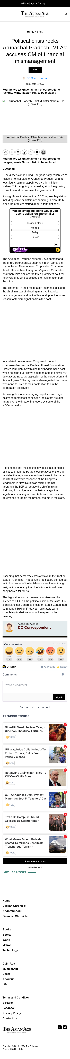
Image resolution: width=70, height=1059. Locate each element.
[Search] (66, 14)
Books (7, 929)
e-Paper (25, 3)
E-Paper (8, 1002)
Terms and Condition (16, 997)
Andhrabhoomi (12, 911)
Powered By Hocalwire (13, 1049)
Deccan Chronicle (14, 905)
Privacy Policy (12, 1013)
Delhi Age (9, 963)
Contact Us (10, 1018)
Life (5, 984)
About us (8, 979)
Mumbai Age (11, 968)
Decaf (6, 973)
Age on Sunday (38, 3)
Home (6, 900)
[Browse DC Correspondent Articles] (9, 627)
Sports (7, 934)
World (6, 939)
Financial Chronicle (15, 916)
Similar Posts (14, 872)
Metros (7, 945)
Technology (10, 950)
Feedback (9, 1008)
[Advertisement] (35, 330)
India (35, 70)
